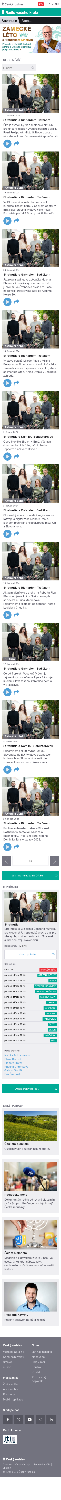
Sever (52, 1030)
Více (27, 21)
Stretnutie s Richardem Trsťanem (26, 120)
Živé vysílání (10, 1384)
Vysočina (50, 1035)
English (7, 1467)
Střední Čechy (47, 975)
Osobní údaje (22, 1464)
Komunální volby (13, 1357)
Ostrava (51, 1013)
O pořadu (10, 887)
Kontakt (37, 1372)
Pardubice (50, 1019)
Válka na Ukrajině (13, 1351)
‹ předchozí (6, 861)
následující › (54, 861)
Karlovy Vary (48, 997)
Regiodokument (15, 1194)
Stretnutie (11, 924)
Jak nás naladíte (42, 1351)
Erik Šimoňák (12, 1074)
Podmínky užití (42, 1464)
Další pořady (13, 1105)
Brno (52, 981)
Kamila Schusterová (17, 1055)
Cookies (7, 1464)
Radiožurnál (48, 970)
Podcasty (9, 1394)
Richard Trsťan (13, 1063)
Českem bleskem (16, 1144)
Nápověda (38, 1357)
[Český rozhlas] (12, 4)
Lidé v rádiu (39, 1362)
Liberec (51, 1002)
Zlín (53, 1041)
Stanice (8, 1362)
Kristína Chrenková (16, 1066)
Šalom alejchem (15, 1253)
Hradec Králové (46, 991)
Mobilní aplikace (13, 1399)
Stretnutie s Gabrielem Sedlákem (26, 274)
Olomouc (50, 1008)
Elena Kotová (12, 1059)
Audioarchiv (10, 1389)
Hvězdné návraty (16, 1314)
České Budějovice (45, 986)
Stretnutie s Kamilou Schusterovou (28, 436)
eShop (7, 1367)
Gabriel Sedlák (13, 1070)
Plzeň (52, 1024)
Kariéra (36, 1367)
